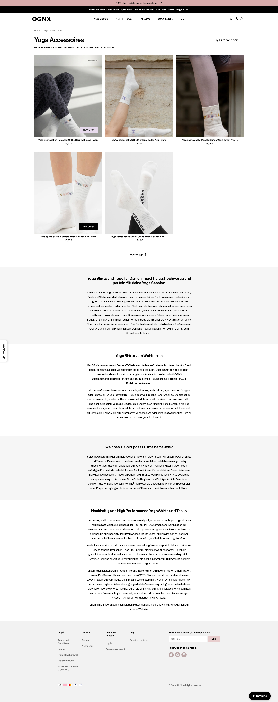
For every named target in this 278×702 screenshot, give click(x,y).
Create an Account (115, 649)
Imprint (61, 649)
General (86, 640)
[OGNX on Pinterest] (177, 654)
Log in (109, 643)
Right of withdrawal (68, 655)
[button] (231, 19)
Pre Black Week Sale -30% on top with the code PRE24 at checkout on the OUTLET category (136, 9)
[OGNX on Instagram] (184, 654)
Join (214, 639)
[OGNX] (41, 19)
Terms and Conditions (63, 642)
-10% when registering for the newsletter (136, 3)
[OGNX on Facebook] (171, 654)
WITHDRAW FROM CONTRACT (68, 668)
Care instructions (139, 640)
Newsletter (87, 646)
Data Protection (66, 661)
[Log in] (237, 19)
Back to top (136, 254)
